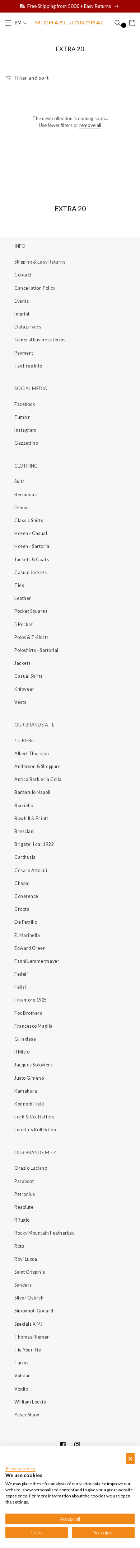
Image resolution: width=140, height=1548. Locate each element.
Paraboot (24, 1181)
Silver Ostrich (29, 1298)
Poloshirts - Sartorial (36, 650)
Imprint (22, 314)
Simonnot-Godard (33, 1310)
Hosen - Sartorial (32, 546)
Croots (21, 909)
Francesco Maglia (33, 1026)
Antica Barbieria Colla (38, 779)
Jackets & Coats (31, 559)
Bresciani (24, 831)
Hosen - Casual (30, 533)
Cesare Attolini (30, 870)
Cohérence (26, 896)
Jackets (22, 663)
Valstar (22, 1375)
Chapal (21, 883)
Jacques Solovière (33, 1064)
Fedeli (21, 974)
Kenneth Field (29, 1104)
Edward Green (30, 948)
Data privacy (27, 327)
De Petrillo (25, 922)
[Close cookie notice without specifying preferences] (130, 1458)
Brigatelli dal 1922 (33, 844)
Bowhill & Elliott (31, 818)
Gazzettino (26, 443)
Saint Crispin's (29, 1272)
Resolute (23, 1207)
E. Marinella (27, 935)
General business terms (40, 339)
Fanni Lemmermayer (36, 961)
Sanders (23, 1285)
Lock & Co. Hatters (34, 1116)
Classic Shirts (28, 520)
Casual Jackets (30, 572)
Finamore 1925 (30, 1000)
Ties (19, 585)
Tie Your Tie (27, 1350)
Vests (20, 702)
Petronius (24, 1194)
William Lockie (30, 1402)
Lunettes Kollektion (35, 1129)
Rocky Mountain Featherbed (44, 1233)
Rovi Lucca (25, 1259)
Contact (23, 275)
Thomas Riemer (31, 1337)
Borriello (23, 805)
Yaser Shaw (26, 1414)
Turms (21, 1362)
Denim (21, 507)
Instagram (25, 430)
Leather (22, 598)
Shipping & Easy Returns (39, 262)
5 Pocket (23, 624)
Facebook (24, 404)
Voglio (21, 1389)
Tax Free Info (28, 366)
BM (18, 22)
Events (21, 301)
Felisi (20, 987)
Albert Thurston (31, 753)
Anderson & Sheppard (37, 766)
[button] (8, 23)
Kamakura (25, 1091)
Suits (19, 481)
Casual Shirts (28, 676)
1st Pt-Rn (24, 740)
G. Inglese (25, 1039)
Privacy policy (20, 1468)
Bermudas (25, 494)
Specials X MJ (28, 1324)
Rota (19, 1246)
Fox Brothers (28, 1013)
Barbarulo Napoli (32, 792)
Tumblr (22, 417)
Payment (23, 353)
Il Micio (21, 1052)
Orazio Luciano (30, 1168)
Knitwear (24, 689)
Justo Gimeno (29, 1078)
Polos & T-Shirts (31, 637)
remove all (90, 125)
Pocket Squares (31, 611)
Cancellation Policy (34, 288)
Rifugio (22, 1220)
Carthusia (25, 857)
